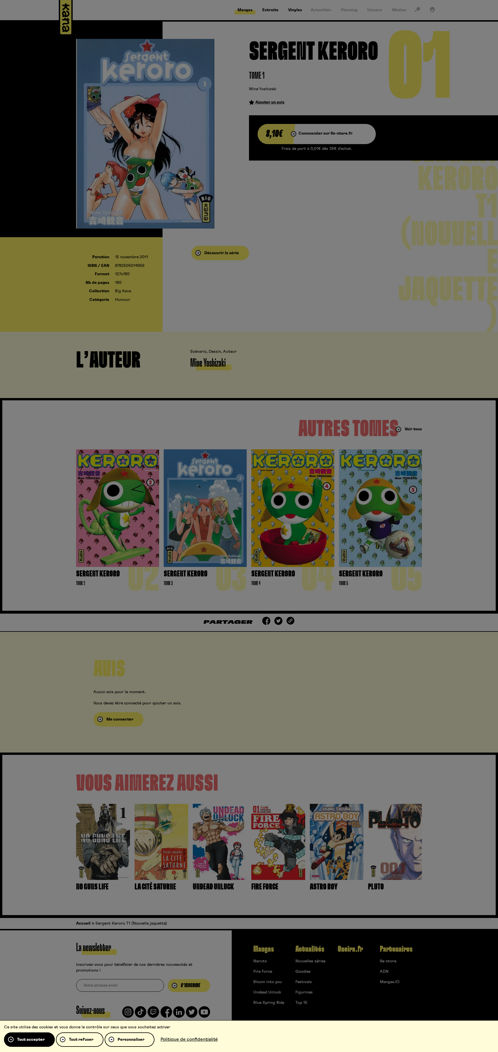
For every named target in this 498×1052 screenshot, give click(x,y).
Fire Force (262, 972)
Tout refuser (81, 1040)
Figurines (304, 992)
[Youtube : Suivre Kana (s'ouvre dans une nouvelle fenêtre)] (204, 1014)
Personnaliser (131, 1040)
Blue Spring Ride (268, 1003)
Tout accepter (31, 1040)
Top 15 (301, 1003)
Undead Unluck (267, 992)
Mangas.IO (389, 982)
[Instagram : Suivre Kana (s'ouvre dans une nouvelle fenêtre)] (128, 1014)
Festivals (303, 982)
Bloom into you (267, 982)
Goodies (303, 972)
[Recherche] (417, 11)
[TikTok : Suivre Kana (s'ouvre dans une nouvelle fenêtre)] (140, 1014)
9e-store (388, 961)
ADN (384, 972)
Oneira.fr (350, 949)
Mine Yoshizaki (262, 89)
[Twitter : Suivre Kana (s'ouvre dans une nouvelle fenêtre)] (191, 1014)
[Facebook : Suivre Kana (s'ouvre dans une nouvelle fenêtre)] (166, 1014)
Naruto (260, 961)
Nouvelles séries (310, 961)
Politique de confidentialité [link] (189, 1039)
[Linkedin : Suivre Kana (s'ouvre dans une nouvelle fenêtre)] (179, 1014)
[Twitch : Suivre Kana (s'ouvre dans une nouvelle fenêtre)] (153, 1014)
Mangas (263, 949)
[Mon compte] (432, 11)
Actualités (309, 949)
